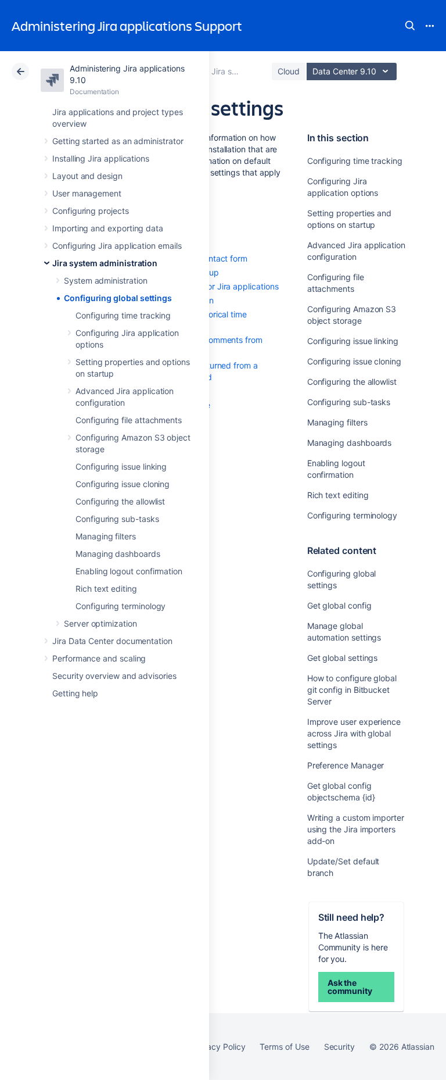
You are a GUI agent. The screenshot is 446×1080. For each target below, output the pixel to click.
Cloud (289, 71)
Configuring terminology (120, 606)
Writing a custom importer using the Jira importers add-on (355, 829)
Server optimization (100, 623)
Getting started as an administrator (118, 141)
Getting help (75, 693)
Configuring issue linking (121, 466)
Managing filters (105, 536)
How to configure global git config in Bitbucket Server (352, 689)
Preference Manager (345, 765)
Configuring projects (90, 211)
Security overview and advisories (114, 676)
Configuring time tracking (123, 315)
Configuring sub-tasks (117, 519)
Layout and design (87, 176)
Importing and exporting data (107, 228)
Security (339, 1047)
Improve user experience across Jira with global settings (354, 733)
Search (410, 25)
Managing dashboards (117, 554)
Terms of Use (284, 1047)
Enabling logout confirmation (128, 571)
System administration (106, 280)
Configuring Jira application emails (117, 246)
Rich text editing (106, 588)
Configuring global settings (118, 298)
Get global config (339, 605)
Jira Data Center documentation (112, 641)
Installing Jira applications (100, 158)
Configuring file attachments (128, 420)
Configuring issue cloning (122, 484)
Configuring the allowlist (120, 501)
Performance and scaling (99, 658)
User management (86, 193)
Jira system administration (104, 263)
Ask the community (350, 987)
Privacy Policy (218, 1047)
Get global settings (342, 658)
